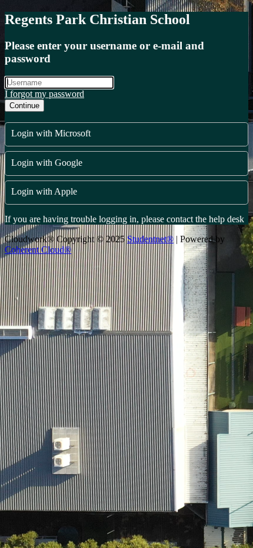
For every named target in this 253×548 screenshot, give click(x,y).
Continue (24, 105)
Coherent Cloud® (38, 250)
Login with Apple (44, 191)
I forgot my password (44, 94)
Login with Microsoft (51, 133)
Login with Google (46, 163)
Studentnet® (150, 239)
